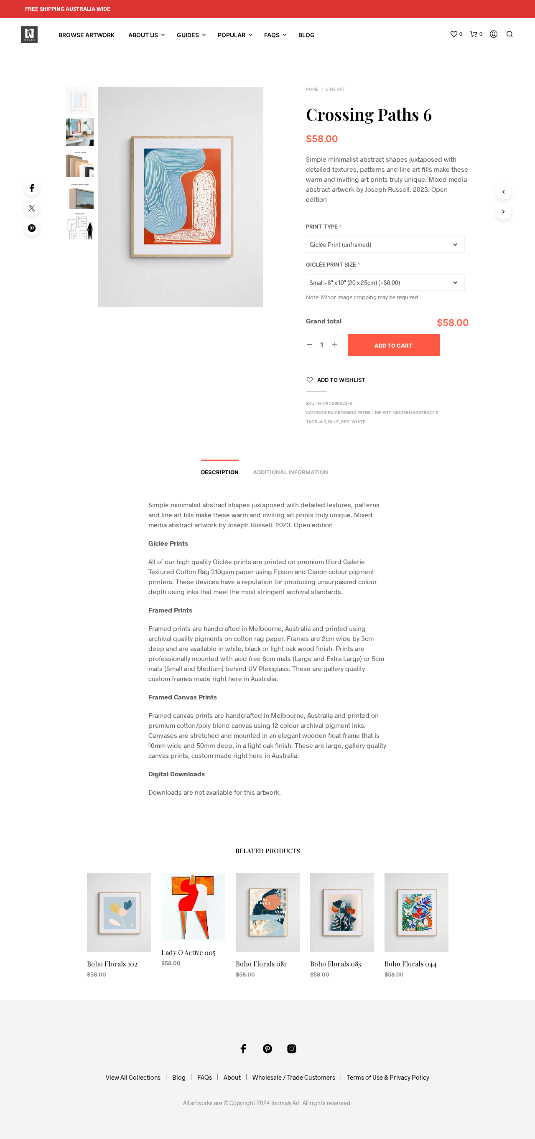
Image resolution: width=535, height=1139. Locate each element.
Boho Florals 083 (335, 963)
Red (345, 421)
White (358, 421)
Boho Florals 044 (411, 963)
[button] (456, 34)
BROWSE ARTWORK (87, 34)
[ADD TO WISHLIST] (118, 936)
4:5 (322, 421)
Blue (333, 421)
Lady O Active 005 (188, 952)
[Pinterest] (32, 228)
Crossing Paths (352, 412)
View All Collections (133, 1077)
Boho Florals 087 (261, 963)
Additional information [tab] (290, 472)
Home (312, 89)
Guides (188, 34)
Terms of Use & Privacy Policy (388, 1077)
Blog (306, 34)
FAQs (272, 34)
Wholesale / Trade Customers (293, 1077)
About (232, 1077)
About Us (143, 34)
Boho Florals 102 (112, 963)
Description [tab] (220, 472)
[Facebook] (32, 188)
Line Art (335, 89)
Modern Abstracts (415, 412)
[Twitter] (32, 208)
